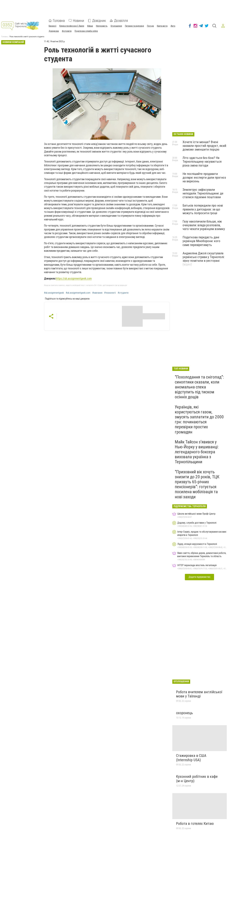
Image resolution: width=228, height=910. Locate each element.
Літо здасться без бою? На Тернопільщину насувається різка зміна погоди (202, 161)
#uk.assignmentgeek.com (78, 292)
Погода (150, 26)
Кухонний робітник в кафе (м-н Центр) (197, 778)
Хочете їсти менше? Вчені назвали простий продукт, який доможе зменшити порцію (204, 145)
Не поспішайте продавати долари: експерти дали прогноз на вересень (204, 177)
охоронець (184, 713)
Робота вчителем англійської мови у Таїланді (199, 694)
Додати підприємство (199, 576)
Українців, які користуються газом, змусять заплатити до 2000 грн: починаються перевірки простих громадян (199, 419)
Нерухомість (101, 26)
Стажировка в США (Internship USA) (191, 757)
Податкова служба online (86, 31)
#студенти (123, 292)
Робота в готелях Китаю (195, 823)
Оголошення (116, 26)
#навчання (97, 292)
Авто (173, 26)
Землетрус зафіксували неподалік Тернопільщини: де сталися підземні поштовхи (203, 193)
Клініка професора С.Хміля (71, 26)
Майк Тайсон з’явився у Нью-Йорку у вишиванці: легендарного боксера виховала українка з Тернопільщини (197, 451)
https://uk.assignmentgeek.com (74, 278)
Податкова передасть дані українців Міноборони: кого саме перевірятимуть (201, 241)
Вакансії (52, 26)
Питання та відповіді (134, 26)
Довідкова (54, 31)
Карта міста (162, 26)
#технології (110, 292)
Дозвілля (121, 20)
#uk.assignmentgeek (54, 292)
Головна (59, 20)
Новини (78, 20)
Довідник (99, 20)
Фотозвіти (67, 31)
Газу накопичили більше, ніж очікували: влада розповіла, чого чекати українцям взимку (204, 225)
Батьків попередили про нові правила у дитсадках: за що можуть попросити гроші (203, 209)
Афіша (90, 26)
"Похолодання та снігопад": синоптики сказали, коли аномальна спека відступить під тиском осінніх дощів (199, 387)
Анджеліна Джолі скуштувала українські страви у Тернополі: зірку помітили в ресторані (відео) (203, 258)
